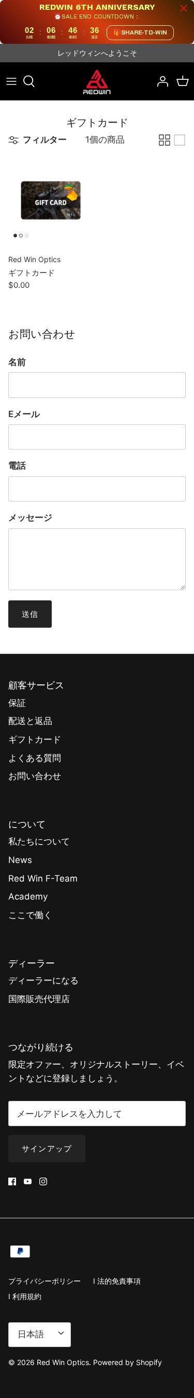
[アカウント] (159, 81)
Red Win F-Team (43, 878)
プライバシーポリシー (44, 1280)
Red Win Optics (63, 1362)
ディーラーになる (43, 980)
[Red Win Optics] (97, 81)
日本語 (31, 1334)
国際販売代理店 (39, 999)
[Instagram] (43, 1181)
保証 (17, 703)
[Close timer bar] (184, 8)
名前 (17, 362)
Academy (28, 896)
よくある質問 (34, 758)
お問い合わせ (34, 776)
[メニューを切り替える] (11, 81)
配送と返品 (30, 721)
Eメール (24, 414)
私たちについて (39, 841)
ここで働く (30, 915)
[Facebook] (12, 1181)
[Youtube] (28, 1181)
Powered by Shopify (127, 1362)
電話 (17, 465)
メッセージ (30, 517)
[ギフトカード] (50, 200)
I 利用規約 (24, 1296)
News (20, 860)
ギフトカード (34, 739)
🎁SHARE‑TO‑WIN (140, 32)
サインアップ (47, 1148)
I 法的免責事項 (117, 1280)
